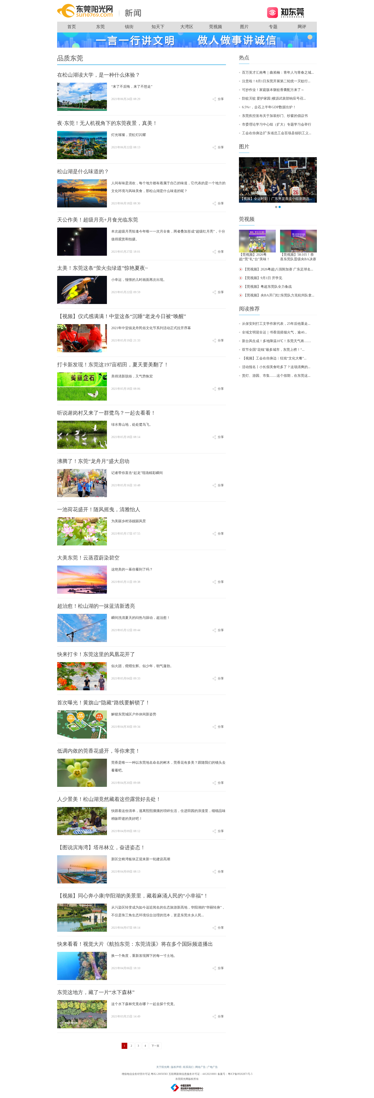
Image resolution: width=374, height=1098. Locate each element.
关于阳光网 (162, 1067)
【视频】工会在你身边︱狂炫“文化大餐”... (274, 358)
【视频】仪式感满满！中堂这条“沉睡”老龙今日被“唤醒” (121, 316)
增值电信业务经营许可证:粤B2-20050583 (145, 1073)
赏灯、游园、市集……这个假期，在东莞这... (276, 375)
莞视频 (215, 26)
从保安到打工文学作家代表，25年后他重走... (276, 323)
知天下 (158, 26)
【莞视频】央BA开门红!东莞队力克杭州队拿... (278, 295)
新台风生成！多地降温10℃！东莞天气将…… (276, 341)
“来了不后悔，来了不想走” (131, 86)
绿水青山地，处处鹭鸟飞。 (132, 424)
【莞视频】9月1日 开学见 (262, 278)
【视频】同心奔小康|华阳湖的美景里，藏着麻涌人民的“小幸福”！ (132, 896)
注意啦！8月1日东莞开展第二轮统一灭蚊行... (276, 81)
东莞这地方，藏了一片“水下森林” (96, 992)
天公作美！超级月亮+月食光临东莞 (97, 220)
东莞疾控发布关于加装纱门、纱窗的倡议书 (275, 116)
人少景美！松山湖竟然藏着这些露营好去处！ (109, 799)
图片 (244, 26)
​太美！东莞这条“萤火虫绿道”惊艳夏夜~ (102, 268)
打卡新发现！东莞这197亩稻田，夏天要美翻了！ (113, 364)
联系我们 (188, 1067)
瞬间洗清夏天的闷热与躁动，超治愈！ (140, 617)
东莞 (100, 26)
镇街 (129, 26)
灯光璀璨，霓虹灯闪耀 (128, 135)
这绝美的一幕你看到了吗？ (132, 569)
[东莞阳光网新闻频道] (100, 10)
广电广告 (212, 1067)
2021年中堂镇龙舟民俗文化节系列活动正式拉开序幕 (151, 328)
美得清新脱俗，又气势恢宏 (132, 376)
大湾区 (186, 26)
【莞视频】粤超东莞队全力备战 (267, 286)
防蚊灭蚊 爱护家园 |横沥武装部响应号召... (274, 98)
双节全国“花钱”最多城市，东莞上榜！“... (273, 349)
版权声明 (176, 1067)
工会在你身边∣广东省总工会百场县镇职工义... (276, 133)
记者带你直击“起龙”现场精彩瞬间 (137, 473)
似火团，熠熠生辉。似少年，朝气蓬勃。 (142, 666)
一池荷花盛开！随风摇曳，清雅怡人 (98, 509)
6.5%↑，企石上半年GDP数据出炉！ (269, 107)
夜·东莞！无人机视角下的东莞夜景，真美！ (107, 123)
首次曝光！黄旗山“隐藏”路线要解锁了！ (103, 702)
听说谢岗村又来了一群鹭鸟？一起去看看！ (106, 413)
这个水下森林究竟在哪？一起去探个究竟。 (144, 1004)
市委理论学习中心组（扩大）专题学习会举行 (276, 124)
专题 (273, 26)
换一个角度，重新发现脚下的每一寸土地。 (144, 955)
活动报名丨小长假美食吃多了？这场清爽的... (276, 367)
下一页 (155, 1045)
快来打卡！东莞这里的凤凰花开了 (96, 654)
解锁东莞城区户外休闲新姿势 (133, 714)
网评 (302, 26)
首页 (71, 26)
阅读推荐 (249, 309)
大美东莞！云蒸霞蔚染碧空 (88, 558)
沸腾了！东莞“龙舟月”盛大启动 (93, 461)
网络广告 (200, 1067)
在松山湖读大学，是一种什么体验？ (98, 75)
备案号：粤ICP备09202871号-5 (235, 1073)
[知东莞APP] (285, 12)
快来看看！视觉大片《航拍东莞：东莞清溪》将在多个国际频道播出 (135, 944)
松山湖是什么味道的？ (83, 171)
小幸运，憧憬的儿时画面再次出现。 (139, 279)
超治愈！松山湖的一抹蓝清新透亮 (96, 606)
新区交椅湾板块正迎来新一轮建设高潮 (140, 859)
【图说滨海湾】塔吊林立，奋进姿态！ (101, 847)
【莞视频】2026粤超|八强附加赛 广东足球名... (278, 269)
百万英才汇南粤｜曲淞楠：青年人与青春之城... (278, 72)
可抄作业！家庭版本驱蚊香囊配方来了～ (273, 90)
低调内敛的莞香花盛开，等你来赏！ (98, 751)
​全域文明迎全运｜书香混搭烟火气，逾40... (274, 332)
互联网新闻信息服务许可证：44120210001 (193, 1073)
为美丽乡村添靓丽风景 (128, 521)
